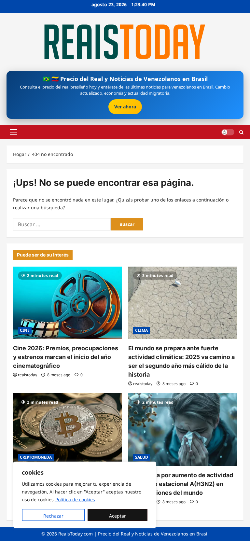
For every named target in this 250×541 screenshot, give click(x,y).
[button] (14, 132)
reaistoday (27, 375)
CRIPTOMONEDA (36, 457)
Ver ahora (125, 107)
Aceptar (117, 516)
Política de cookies (75, 499)
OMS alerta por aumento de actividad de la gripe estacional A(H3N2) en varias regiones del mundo (180, 484)
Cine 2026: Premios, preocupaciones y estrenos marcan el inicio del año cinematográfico (65, 357)
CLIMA (141, 330)
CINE (25, 330)
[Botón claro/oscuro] (227, 132)
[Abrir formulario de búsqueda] (241, 132)
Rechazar (53, 516)
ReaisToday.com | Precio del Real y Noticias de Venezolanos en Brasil (133, 534)
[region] (84, 495)
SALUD (141, 457)
